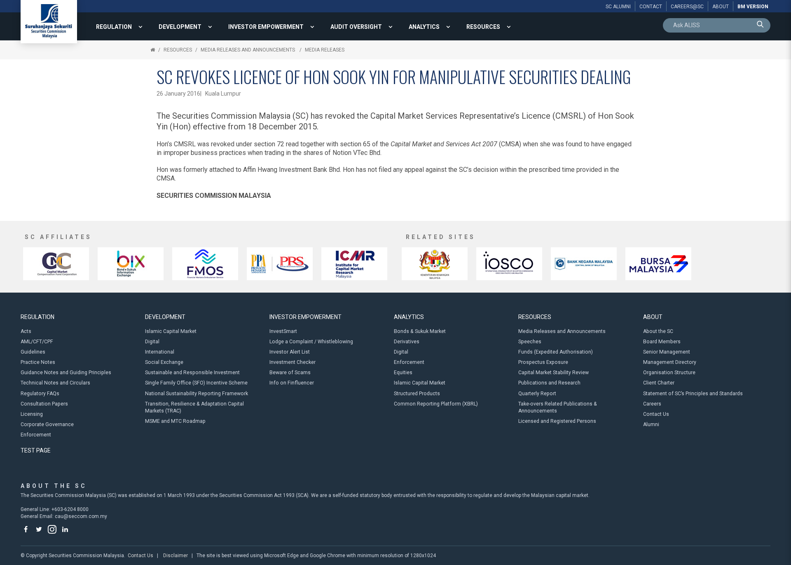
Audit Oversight (356, 26)
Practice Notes (38, 362)
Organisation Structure (669, 372)
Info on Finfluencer (291, 383)
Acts (26, 331)
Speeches (529, 342)
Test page (36, 450)
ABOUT (652, 317)
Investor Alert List (289, 352)
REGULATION (114, 26)
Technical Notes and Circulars (55, 383)
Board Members (662, 342)
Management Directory (669, 362)
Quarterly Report (537, 393)
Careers (652, 404)
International (159, 352)
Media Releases (324, 50)
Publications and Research (549, 383)
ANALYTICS (424, 26)
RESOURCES (483, 26)
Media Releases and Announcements (248, 50)
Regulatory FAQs (40, 393)
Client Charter (658, 383)
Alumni (651, 424)
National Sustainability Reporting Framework (196, 393)
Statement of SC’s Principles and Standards (693, 393)
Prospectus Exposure (543, 362)
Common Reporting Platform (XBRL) (436, 404)
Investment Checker (292, 362)
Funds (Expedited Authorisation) (555, 352)
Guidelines (33, 352)
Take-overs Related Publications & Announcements (557, 407)
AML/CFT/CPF (37, 342)
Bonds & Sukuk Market (420, 331)
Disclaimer (175, 555)
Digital (152, 342)
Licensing (32, 414)
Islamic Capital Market (171, 331)
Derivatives (406, 342)
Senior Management (666, 352)
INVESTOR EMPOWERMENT (266, 26)
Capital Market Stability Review (553, 372)
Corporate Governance (47, 424)
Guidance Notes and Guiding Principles (66, 372)
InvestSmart (283, 331)
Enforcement (36, 435)
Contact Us (656, 414)
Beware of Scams (290, 372)
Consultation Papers (44, 404)
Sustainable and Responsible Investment (192, 372)
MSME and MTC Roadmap (175, 421)
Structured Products (417, 393)
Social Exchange (164, 362)
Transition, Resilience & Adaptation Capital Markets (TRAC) (194, 407)
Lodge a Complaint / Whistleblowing (311, 342)
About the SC (658, 331)
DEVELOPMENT (180, 26)
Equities (403, 372)
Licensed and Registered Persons (557, 421)
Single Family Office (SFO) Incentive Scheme (196, 383)
